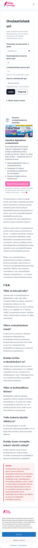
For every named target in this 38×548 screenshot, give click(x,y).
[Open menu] (33, 4)
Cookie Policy (13, 545)
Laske (11, 91)
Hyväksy (19, 534)
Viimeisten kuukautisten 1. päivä (17, 45)
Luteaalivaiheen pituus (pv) (18, 67)
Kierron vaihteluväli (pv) (16, 78)
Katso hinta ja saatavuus (17, 184)
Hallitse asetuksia (19, 540)
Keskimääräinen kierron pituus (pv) (16, 57)
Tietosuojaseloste (22, 545)
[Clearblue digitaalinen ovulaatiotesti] (19, 131)
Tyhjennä (22, 91)
